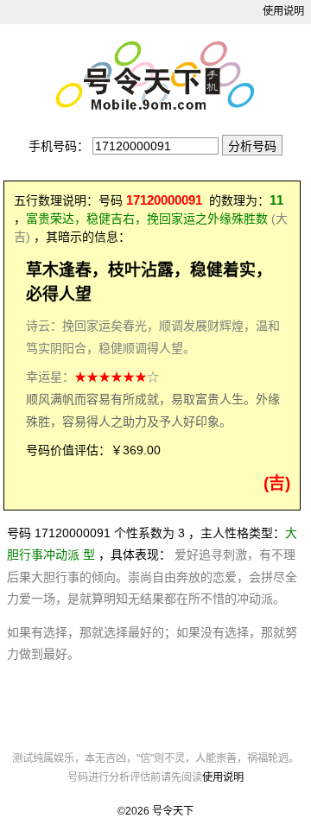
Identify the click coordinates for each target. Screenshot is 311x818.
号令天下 (173, 811)
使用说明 (283, 11)
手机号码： (59, 146)
